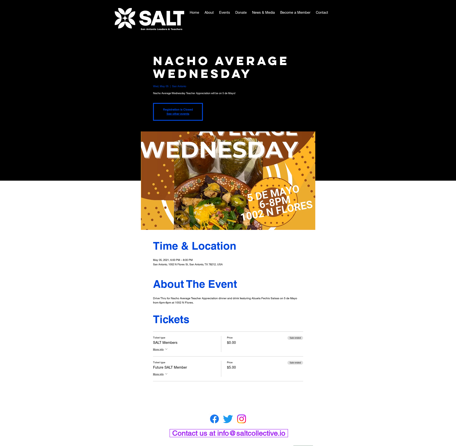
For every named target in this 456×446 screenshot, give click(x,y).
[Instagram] (241, 419)
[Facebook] (214, 419)
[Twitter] (228, 419)
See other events (178, 114)
